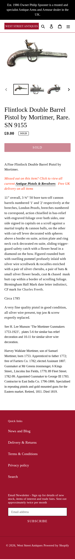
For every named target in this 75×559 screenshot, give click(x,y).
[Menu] (68, 26)
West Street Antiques (30, 545)
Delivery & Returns (22, 442)
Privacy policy (18, 465)
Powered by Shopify (56, 545)
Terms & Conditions (23, 454)
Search (13, 477)
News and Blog (19, 431)
